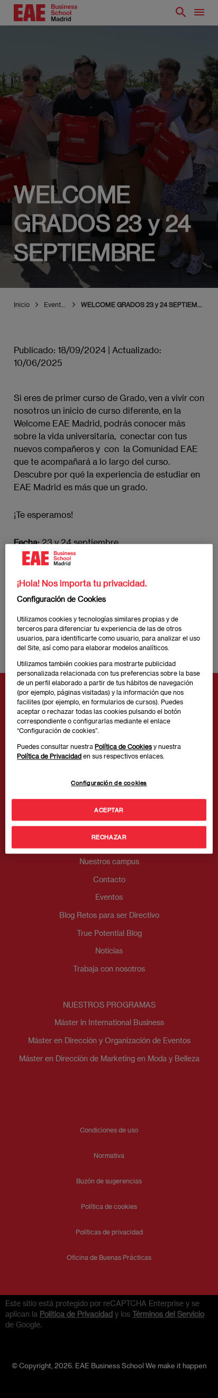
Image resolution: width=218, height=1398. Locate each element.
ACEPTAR (109, 809)
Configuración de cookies (109, 782)
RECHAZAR (109, 837)
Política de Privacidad (49, 756)
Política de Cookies (123, 746)
